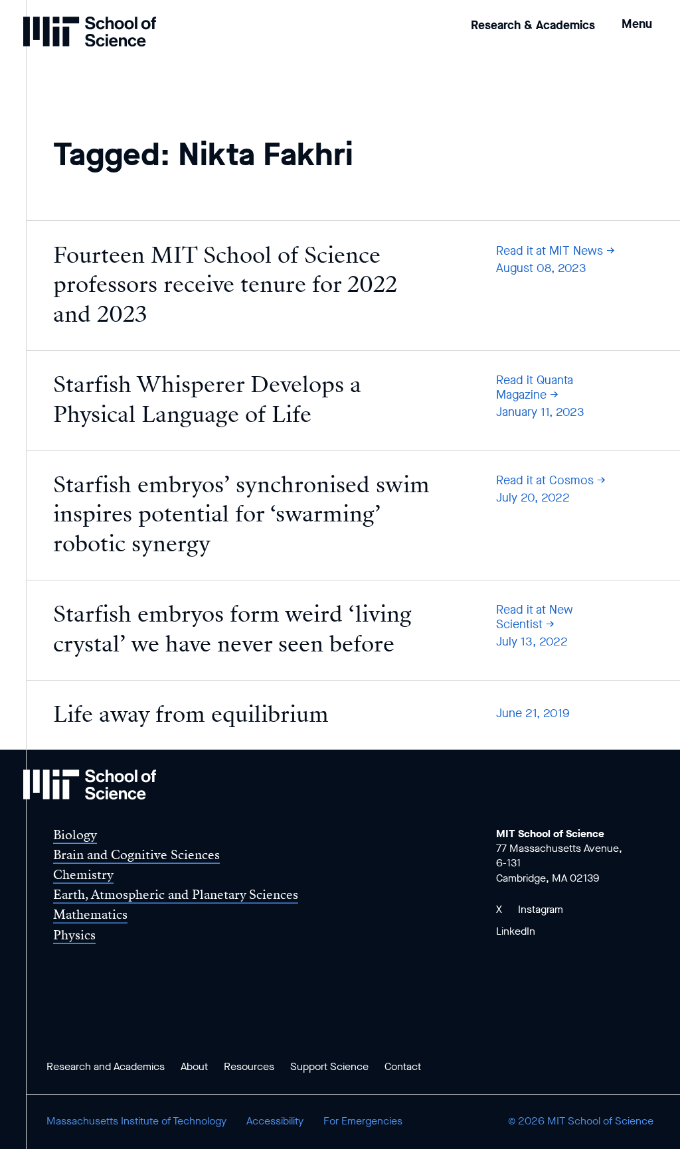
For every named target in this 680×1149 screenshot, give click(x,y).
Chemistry (83, 875)
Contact (402, 1066)
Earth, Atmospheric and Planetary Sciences (175, 895)
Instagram (540, 909)
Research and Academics (105, 1066)
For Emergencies (362, 1121)
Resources (249, 1066)
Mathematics (90, 914)
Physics (74, 935)
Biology (75, 835)
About (194, 1066)
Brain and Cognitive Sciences (136, 855)
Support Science (329, 1066)
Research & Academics (533, 25)
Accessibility (274, 1121)
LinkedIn (515, 931)
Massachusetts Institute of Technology (136, 1121)
